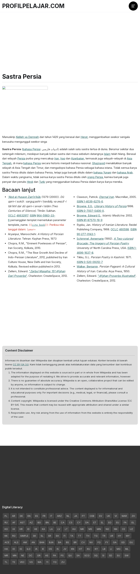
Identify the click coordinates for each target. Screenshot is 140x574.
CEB (92, 515)
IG (21, 548)
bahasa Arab (125, 172)
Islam (107, 154)
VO (31, 562)
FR (44, 515)
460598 (124, 229)
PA (54, 555)
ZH (133, 515)
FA (125, 522)
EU (117, 522)
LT (66, 529)
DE (21, 515)
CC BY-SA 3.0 (21, 364)
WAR (124, 515)
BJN (51, 542)
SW (127, 555)
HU (74, 529)
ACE (7, 542)
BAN (42, 542)
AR (13, 515)
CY (79, 522)
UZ (131, 529)
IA (36, 548)
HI (14, 529)
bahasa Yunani (102, 172)
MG (118, 548)
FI (64, 535)
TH (87, 535)
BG (39, 522)
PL (6, 515)
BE (54, 522)
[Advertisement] (70, 38)
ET (94, 522)
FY (106, 542)
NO (107, 529)
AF (13, 522)
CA (62, 522)
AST (22, 522)
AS (46, 555)
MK (82, 529)
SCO (87, 555)
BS (67, 542)
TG (96, 535)
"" (117, 276)
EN (29, 515)
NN (115, 529)
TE (13, 562)
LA (51, 529)
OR (38, 555)
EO (109, 522)
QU (70, 555)
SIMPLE (24, 535)
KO (6, 529)
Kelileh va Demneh (27, 137)
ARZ (59, 515)
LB (104, 548)
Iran (56, 158)
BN (47, 522)
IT (51, 515)
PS (62, 555)
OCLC (12, 215)
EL (102, 522)
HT (80, 548)
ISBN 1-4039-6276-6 (90, 201)
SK (34, 535)
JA (75, 515)
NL (68, 515)
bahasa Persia (31, 149)
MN (14, 555)
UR (111, 535)
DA (87, 522)
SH (57, 535)
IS (58, 548)
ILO (28, 548)
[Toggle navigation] (133, 6)
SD (110, 555)
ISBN (33, 215)
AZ (31, 522)
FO (99, 542)
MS (90, 529)
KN (72, 548)
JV (64, 548)
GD (123, 542)
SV (100, 515)
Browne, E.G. (85, 206)
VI (116, 515)
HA (6, 548)
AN (33, 542)
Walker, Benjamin (87, 266)
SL (42, 535)
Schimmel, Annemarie (90, 238)
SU (118, 555)
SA (78, 555)
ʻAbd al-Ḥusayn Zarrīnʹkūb (24, 197)
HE (35, 529)
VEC (22, 562)
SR (49, 535)
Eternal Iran (106, 197)
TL (6, 562)
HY (119, 535)
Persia (21, 158)
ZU (63, 562)
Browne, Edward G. (89, 215)
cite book (38, 225)
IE (43, 548)
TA (71, 535)
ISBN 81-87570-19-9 (89, 220)
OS (50, 548)
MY (128, 535)
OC (30, 555)
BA (59, 542)
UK (108, 515)
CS (70, 522)
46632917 (22, 215)
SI (103, 555)
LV (58, 529)
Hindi (30, 181)
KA (43, 529)
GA (114, 542)
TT (79, 535)
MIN (99, 529)
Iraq (62, 158)
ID (28, 529)
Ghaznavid (98, 163)
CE (123, 529)
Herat (84, 137)
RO (13, 535)
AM (25, 542)
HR (21, 529)
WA (39, 562)
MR (6, 555)
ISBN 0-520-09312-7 (90, 262)
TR (103, 535)
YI (47, 562)
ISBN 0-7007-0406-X (90, 210)
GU (131, 542)
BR (75, 542)
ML (127, 548)
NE (22, 555)
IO (14, 548)
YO (55, 562)
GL (132, 522)
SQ (96, 555)
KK (6, 535)
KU (88, 548)
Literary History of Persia (110, 206)
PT (83, 515)
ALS (16, 542)
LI (111, 548)
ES (36, 515)
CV (83, 542)
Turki (42, 181)
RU (6, 522)
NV (91, 542)
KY (96, 548)
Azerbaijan (77, 158)
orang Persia (95, 177)
